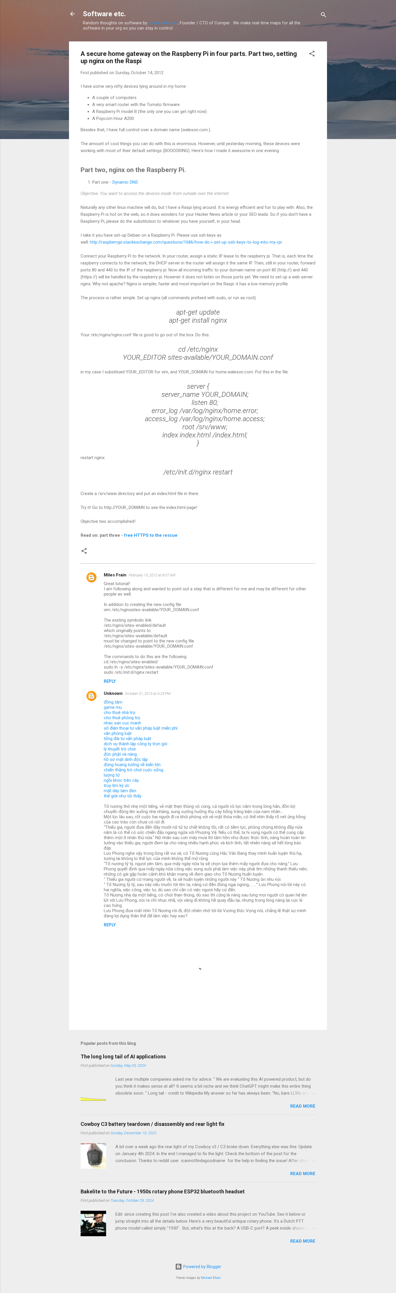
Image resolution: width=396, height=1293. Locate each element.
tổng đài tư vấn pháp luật (127, 738)
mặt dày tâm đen (120, 790)
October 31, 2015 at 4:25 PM (147, 693)
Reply (110, 681)
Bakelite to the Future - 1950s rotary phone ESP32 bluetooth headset (163, 1191)
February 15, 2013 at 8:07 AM (152, 575)
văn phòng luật (118, 733)
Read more (302, 1106)
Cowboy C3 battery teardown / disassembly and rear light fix (152, 1124)
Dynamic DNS (125, 182)
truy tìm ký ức (117, 785)
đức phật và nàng (120, 754)
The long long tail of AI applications (123, 1056)
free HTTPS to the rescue (150, 535)
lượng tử (112, 775)
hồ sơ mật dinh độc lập (126, 759)
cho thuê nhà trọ (119, 712)
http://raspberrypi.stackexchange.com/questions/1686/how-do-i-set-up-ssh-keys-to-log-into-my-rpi (186, 242)
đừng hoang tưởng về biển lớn (132, 764)
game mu (113, 707)
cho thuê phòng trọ (122, 717)
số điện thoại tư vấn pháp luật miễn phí (140, 728)
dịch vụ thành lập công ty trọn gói (135, 743)
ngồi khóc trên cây (121, 780)
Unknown (113, 693)
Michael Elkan (211, 1278)
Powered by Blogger (201, 1266)
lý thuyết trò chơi (120, 749)
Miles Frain (115, 575)
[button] (311, 54)
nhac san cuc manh (122, 723)
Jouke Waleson (163, 22)
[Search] (323, 16)
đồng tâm (113, 702)
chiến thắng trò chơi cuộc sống (133, 769)
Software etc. (104, 14)
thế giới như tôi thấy (122, 796)
